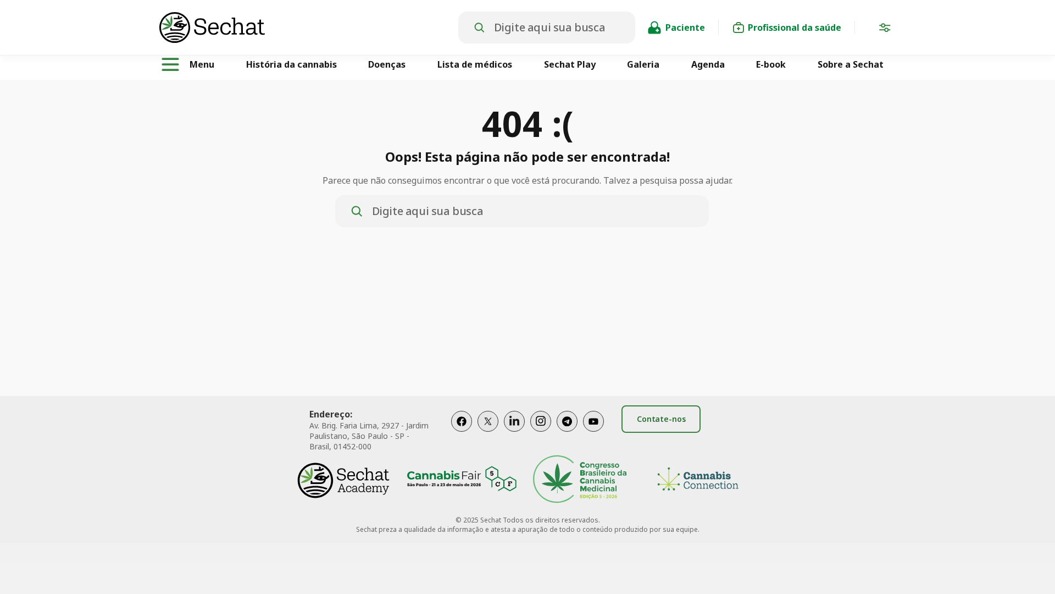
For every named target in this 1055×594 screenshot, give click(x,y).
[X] (487, 432)
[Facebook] (461, 432)
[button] (884, 29)
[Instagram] (540, 432)
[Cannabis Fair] (461, 480)
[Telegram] (567, 432)
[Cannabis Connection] (697, 480)
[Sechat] (308, 27)
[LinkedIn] (514, 432)
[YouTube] (593, 432)
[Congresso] (579, 480)
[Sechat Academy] (343, 480)
